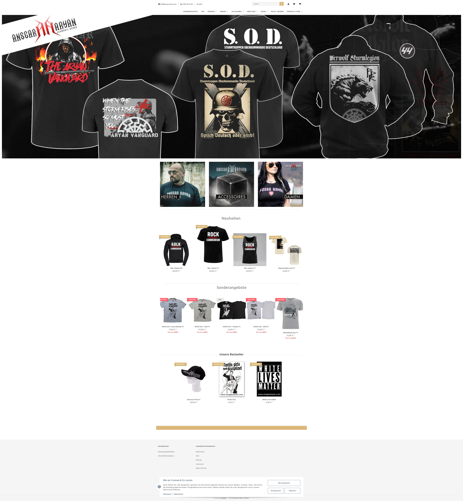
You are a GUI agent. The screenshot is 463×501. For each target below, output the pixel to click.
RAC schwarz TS (213, 268)
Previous (160, 320)
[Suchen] (281, 4)
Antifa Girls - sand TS (202, 326)
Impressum (200, 464)
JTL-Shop (223, 498)
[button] (288, 4)
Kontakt (199, 4)
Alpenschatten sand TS (286, 268)
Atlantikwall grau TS (290, 333)
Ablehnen (292, 491)
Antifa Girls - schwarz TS (231, 326)
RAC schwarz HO (176, 268)
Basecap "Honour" (194, 399)
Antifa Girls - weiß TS (261, 326)
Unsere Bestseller (231, 354)
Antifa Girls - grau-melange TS (173, 326)
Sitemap (199, 460)
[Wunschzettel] (294, 4)
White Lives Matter (269, 399)
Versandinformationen (166, 456)
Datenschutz (200, 452)
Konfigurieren (276, 491)
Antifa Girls (231, 399)
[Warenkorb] (301, 4)
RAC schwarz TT (250, 268)
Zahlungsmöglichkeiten (166, 452)
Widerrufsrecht (201, 468)
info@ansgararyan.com (168, 4)
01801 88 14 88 (187, 4)
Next (302, 320)
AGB (197, 456)
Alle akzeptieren (284, 483)
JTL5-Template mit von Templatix (239, 498)
